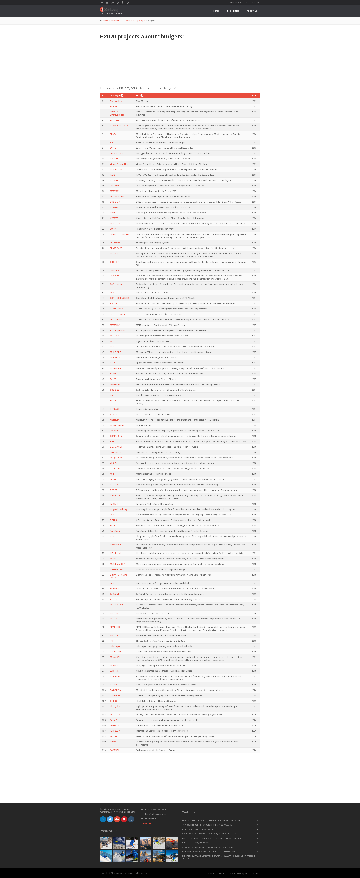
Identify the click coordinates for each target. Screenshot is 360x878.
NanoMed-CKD (117, 544)
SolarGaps (115, 646)
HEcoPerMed (116, 553)
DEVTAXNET (116, 446)
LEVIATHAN (116, 319)
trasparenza (116, 20)
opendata (221, 873)
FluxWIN (114, 741)
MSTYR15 (115, 191)
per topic (141, 20)
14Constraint (116, 284)
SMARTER (115, 626)
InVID (112, 174)
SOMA (113, 228)
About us (252, 11)
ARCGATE (114, 120)
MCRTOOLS (116, 223)
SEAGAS (114, 134)
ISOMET (114, 253)
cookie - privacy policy (239, 873)
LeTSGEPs (115, 714)
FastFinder (115, 384)
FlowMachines (116, 101)
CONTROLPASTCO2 (120, 297)
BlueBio (113, 525)
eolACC (113, 558)
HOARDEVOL (116, 169)
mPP (112, 473)
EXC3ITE (114, 180)
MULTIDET (115, 352)
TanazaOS (115, 695)
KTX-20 (113, 414)
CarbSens (114, 270)
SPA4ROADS (116, 248)
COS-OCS (114, 389)
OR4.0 (113, 514)
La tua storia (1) (252, 2)
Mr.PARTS (115, 357)
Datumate (115, 495)
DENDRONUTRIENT (120, 125)
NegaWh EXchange (119, 509)
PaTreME (114, 613)
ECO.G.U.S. (115, 201)
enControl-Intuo (117, 153)
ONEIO (113, 700)
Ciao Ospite (236, 2)
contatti (255, 873)
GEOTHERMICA (117, 314)
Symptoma (115, 530)
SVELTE (113, 736)
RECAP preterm (117, 330)
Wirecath (114, 670)
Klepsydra (115, 706)
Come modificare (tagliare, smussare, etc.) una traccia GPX (210, 833)
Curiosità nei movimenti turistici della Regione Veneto (207, 847)
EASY (112, 362)
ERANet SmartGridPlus (117, 113)
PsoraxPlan (115, 676)
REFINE (113, 599)
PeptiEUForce (116, 308)
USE (112, 395)
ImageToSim (116, 457)
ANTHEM (114, 419)
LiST (112, 346)
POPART (114, 106)
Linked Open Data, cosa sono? (196, 842)
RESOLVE (114, 484)
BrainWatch (115, 588)
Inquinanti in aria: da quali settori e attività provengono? (209, 851)
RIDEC (113, 142)
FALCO (113, 379)
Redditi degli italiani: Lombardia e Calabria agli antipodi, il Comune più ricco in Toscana (219, 857)
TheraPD (114, 275)
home (216, 11)
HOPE (113, 373)
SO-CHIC (114, 635)
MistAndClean (116, 657)
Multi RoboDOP (117, 563)
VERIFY (113, 463)
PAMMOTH (115, 303)
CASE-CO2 (115, 468)
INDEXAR (114, 725)
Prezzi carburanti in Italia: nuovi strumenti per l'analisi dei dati (212, 838)
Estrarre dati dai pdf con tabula (197, 829)
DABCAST (114, 409)
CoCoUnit (114, 593)
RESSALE (114, 207)
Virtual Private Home (120, 164)
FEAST (113, 479)
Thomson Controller (119, 234)
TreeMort (115, 430)
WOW (113, 341)
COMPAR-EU (116, 436)
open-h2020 (233, 11)
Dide (112, 536)
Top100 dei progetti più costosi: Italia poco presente (207, 825)
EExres (113, 400)
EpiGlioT (114, 503)
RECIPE (113, 490)
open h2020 (129, 20)
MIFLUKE (114, 618)
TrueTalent (115, 452)
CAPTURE (115, 750)
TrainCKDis (115, 690)
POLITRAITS (116, 368)
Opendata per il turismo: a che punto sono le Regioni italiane (211, 820)
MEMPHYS (115, 325)
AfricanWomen (117, 425)
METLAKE (115, 335)
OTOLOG (114, 261)
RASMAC (114, 684)
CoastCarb (115, 720)
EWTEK (113, 147)
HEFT (112, 441)
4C (111, 640)
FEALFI (113, 583)
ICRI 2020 (115, 730)
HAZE (112, 212)
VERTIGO (114, 665)
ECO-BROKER (117, 604)
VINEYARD (115, 185)
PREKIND (114, 158)
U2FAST (114, 218)
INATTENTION (117, 196)
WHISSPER (115, 651)
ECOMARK (115, 242)
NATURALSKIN (117, 569)
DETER (113, 520)
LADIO (113, 292)
